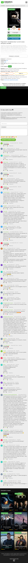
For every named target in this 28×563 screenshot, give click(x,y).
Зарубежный (12, 79)
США (5, 61)
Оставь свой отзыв (6, 110)
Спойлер (6, 244)
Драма (16, 79)
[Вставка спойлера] (4, 127)
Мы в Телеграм (15, 38)
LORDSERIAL (3, 5)
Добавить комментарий (8, 139)
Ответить (11, 145)
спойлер (5, 144)
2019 (7, 60)
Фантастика (6, 79)
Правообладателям (14, 558)
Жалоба (20, 143)
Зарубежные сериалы (10, 5)
